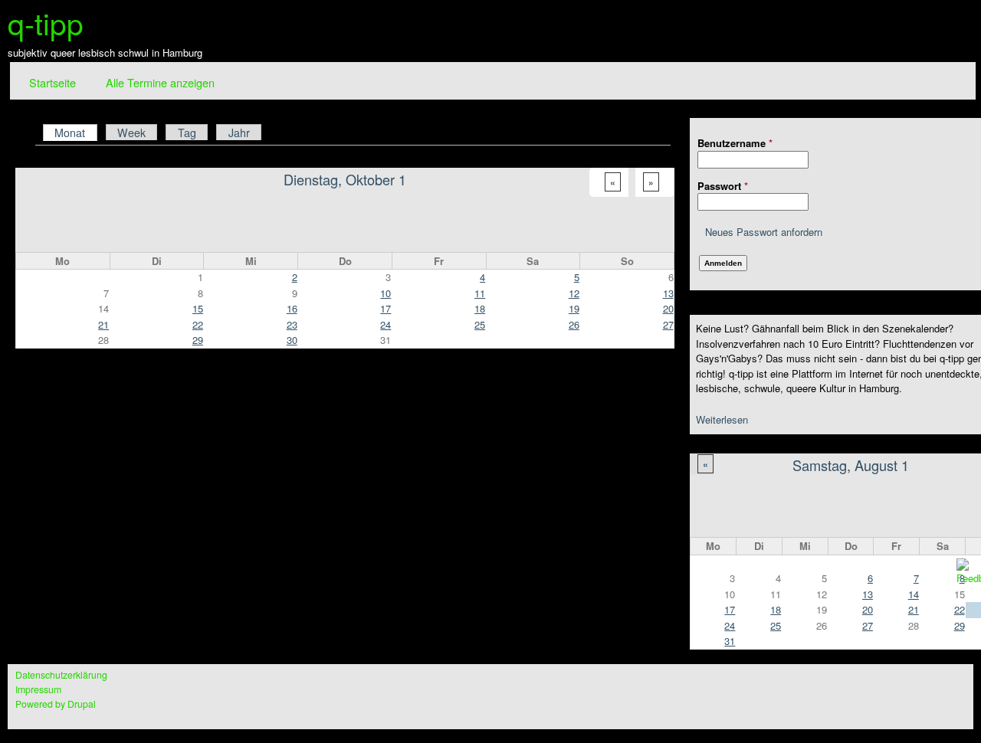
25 (775, 625)
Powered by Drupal (55, 704)
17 (729, 609)
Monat (75, 132)
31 (729, 640)
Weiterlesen (722, 419)
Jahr (239, 132)
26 (574, 324)
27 (867, 625)
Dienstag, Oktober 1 (345, 179)
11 (479, 293)
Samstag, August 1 (850, 465)
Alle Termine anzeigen (160, 82)
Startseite (52, 82)
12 (574, 293)
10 (385, 293)
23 (292, 324)
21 (913, 609)
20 (867, 609)
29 (197, 339)
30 (292, 339)
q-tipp (46, 22)
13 (867, 594)
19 (574, 308)
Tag (187, 132)
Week (131, 132)
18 (775, 609)
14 (913, 594)
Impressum (38, 689)
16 (292, 308)
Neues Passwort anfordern (763, 231)
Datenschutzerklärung (61, 675)
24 (729, 625)
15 (197, 308)
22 (197, 324)
